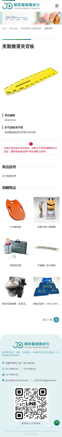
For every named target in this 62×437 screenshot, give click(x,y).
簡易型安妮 (15, 265)
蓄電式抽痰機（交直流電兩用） (15, 303)
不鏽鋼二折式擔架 (46, 265)
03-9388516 (30, 368)
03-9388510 (12, 368)
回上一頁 (48, 319)
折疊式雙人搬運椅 (46, 226)
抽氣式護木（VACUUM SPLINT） (46, 303)
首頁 (4, 28)
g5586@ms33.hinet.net (17, 380)
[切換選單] (57, 6)
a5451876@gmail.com (45, 380)
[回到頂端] (57, 423)
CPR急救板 (15, 226)
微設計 (35, 434)
